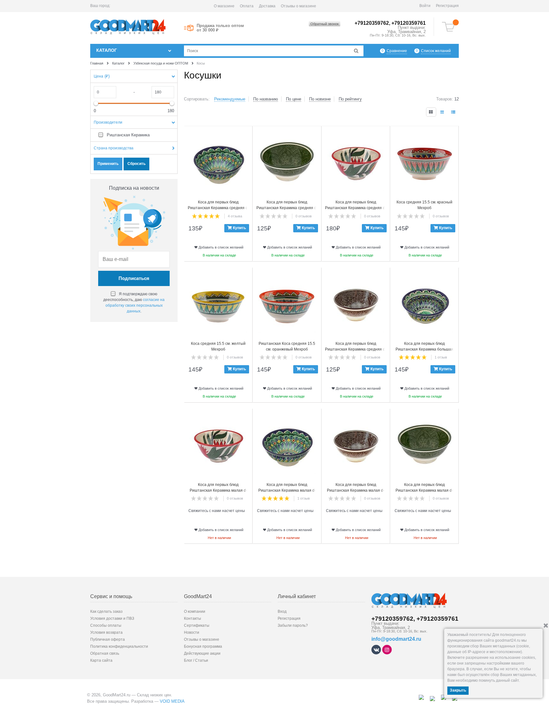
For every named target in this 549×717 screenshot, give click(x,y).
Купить (239, 228)
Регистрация (447, 5)
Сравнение (397, 51)
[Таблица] (454, 112)
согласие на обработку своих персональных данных (135, 305)
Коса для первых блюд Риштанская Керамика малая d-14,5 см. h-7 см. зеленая (424, 490)
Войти (424, 5)
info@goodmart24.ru (396, 639)
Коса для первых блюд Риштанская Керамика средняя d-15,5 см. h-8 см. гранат (355, 208)
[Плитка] (431, 112)
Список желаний (436, 51)
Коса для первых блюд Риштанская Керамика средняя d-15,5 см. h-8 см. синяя (218, 208)
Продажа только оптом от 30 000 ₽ (220, 28)
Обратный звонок (324, 24)
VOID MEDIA (172, 701)
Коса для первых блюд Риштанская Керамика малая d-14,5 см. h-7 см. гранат (218, 490)
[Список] (442, 112)
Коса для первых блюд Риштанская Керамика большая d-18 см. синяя (424, 349)
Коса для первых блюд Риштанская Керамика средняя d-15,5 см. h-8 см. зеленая (287, 208)
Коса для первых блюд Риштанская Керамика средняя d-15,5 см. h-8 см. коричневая (355, 349)
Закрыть (458, 690)
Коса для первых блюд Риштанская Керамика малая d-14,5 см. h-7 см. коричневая (355, 490)
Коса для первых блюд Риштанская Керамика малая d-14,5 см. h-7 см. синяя (287, 490)
